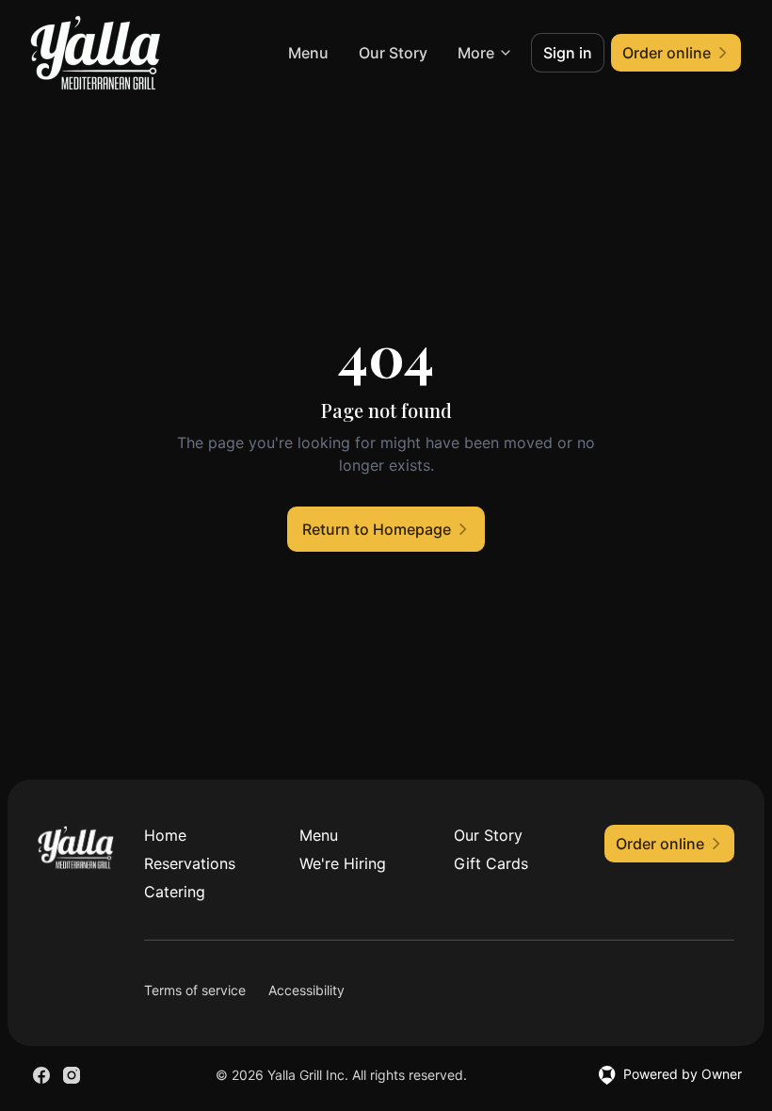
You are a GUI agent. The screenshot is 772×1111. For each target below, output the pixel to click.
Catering (174, 891)
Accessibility (306, 990)
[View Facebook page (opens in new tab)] (41, 1075)
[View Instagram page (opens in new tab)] (71, 1075)
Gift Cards (491, 863)
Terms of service (195, 990)
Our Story (393, 52)
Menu (308, 52)
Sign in (567, 52)
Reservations (189, 863)
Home (165, 835)
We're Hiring (342, 863)
